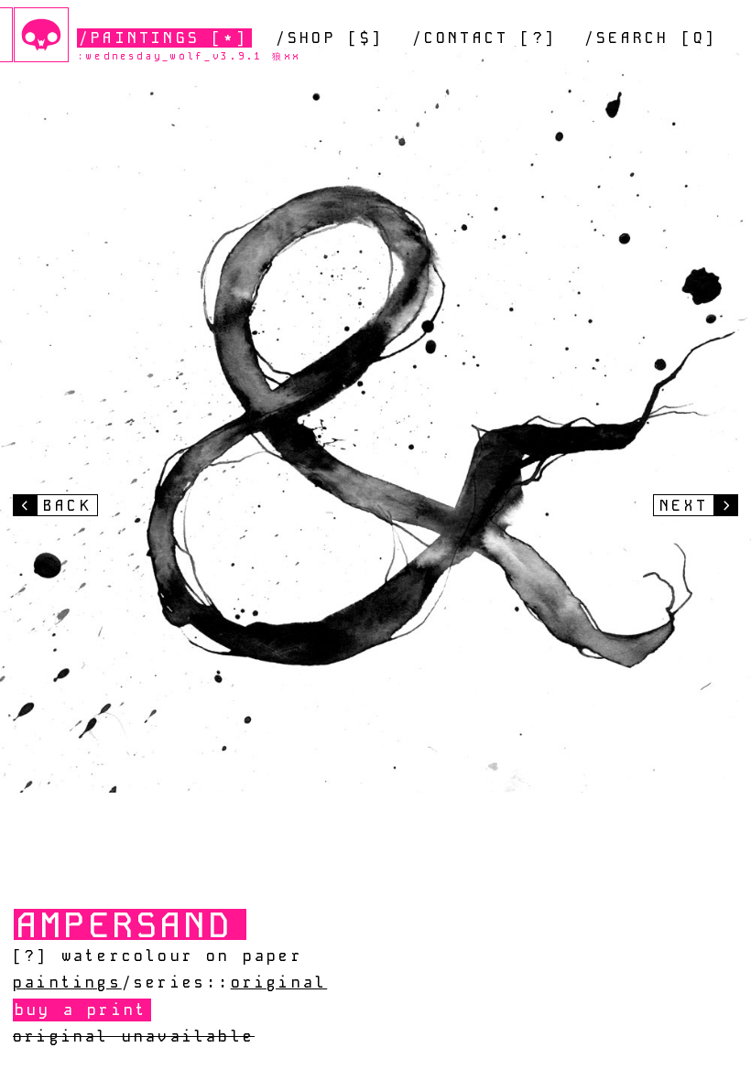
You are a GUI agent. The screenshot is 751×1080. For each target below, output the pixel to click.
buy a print (81, 1010)
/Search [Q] (650, 38)
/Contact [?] (484, 38)
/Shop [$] (330, 38)
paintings (67, 982)
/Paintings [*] (163, 38)
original (279, 982)
